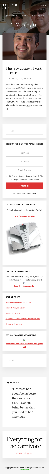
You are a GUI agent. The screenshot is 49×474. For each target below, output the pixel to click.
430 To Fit (10, 6)
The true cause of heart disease (23, 70)
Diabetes (22, 180)
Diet (41, 176)
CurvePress (24, 469)
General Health (32, 176)
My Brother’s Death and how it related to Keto (23, 319)
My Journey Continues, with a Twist (19, 302)
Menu (43, 5)
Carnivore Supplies (24, 453)
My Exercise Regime (13, 313)
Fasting (14, 180)
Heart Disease (33, 180)
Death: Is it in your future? (15, 308)
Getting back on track (14, 324)
